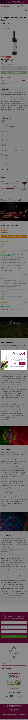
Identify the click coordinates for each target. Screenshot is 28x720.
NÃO (14, 363)
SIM (22, 363)
